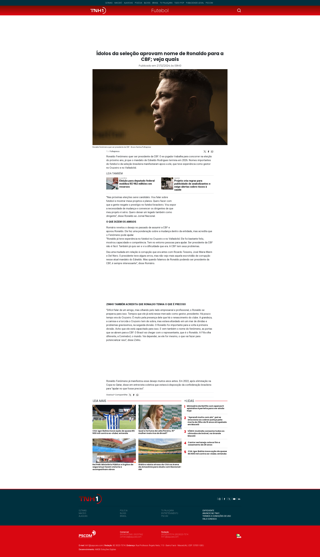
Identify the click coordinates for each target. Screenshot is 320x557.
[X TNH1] (229, 499)
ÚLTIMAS (82, 510)
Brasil (155, 2)
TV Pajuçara (166, 2)
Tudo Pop (179, 2)
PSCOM (164, 516)
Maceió (118, 2)
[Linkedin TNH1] (239, 499)
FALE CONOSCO (209, 519)
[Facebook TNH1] (224, 499)
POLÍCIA (124, 510)
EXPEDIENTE (208, 510)
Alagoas (128, 2)
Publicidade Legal (195, 2)
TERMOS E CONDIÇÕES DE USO (216, 516)
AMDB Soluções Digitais (105, 549)
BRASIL (123, 516)
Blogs (147, 2)
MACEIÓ (82, 513)
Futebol (160, 10)
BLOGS (123, 513)
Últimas (108, 2)
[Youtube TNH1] (234, 499)
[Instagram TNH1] (219, 499)
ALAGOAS (83, 516)
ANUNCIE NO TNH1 (211, 513)
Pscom (209, 2)
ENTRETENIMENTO (169, 513)
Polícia (138, 2)
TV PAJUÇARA (167, 510)
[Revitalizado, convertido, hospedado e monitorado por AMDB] (238, 536)
